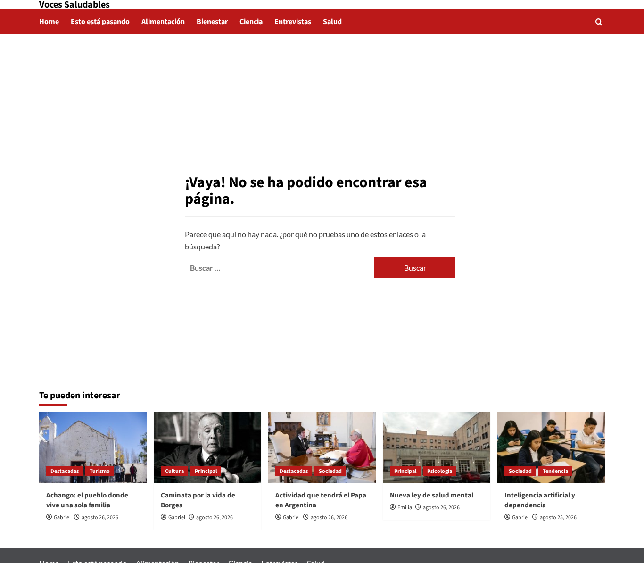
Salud (332, 22)
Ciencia (251, 22)
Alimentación (163, 22)
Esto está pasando (100, 22)
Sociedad (330, 471)
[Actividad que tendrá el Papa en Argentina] (322, 447)
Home (49, 22)
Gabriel (62, 517)
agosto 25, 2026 (558, 517)
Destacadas (64, 471)
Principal (206, 471)
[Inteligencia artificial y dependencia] (551, 447)
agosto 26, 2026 (100, 517)
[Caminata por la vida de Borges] (207, 447)
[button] (599, 22)
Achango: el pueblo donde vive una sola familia (87, 500)
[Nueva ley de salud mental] (436, 447)
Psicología (439, 471)
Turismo (100, 471)
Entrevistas (292, 22)
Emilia (404, 508)
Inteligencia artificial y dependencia (539, 500)
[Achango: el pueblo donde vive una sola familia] (93, 447)
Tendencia (555, 471)
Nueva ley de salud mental (431, 495)
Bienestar (212, 22)
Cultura (174, 471)
